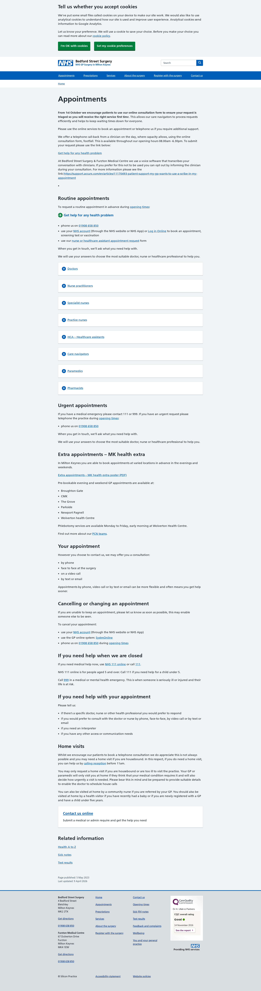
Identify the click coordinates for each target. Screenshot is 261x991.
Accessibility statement (108, 976)
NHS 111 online (115, 664)
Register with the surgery (168, 75)
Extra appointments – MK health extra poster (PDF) (92, 475)
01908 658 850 (88, 225)
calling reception (95, 763)
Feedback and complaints (147, 926)
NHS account (81, 231)
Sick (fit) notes (140, 911)
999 (66, 680)
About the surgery (134, 75)
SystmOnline (104, 637)
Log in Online (157, 231)
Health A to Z (67, 847)
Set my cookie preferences (114, 46)
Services (111, 75)
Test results (65, 862)
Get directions (66, 918)
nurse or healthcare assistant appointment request (105, 240)
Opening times (141, 904)
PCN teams (99, 533)
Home (61, 83)
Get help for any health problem (80, 153)
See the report (183, 930)
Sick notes (64, 855)
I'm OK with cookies (74, 46)
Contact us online (78, 813)
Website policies (142, 976)
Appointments (66, 75)
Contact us (197, 75)
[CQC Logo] (183, 904)
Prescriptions (91, 75)
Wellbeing (138, 933)
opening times (139, 207)
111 (137, 664)
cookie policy (101, 36)
